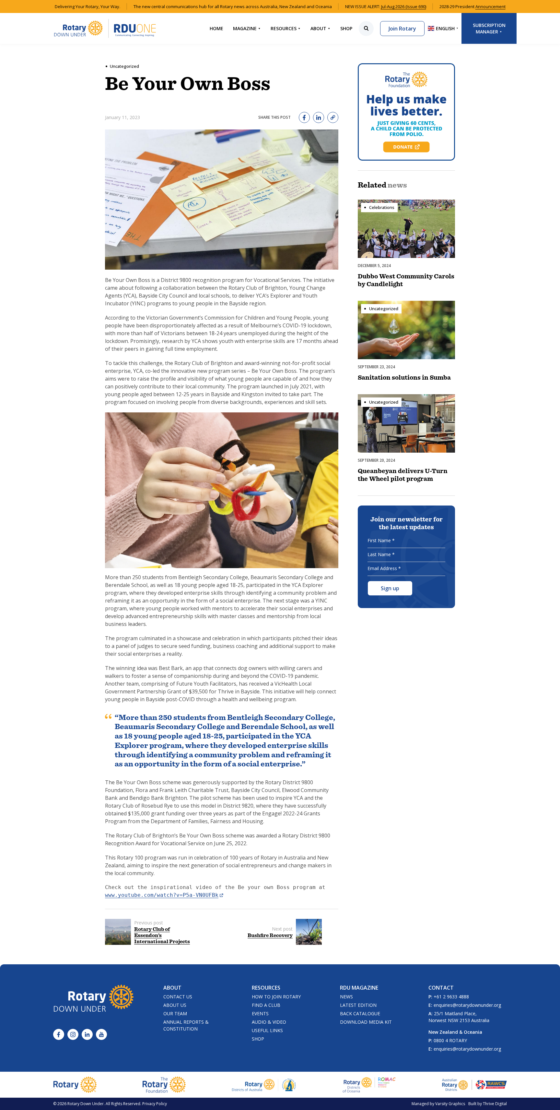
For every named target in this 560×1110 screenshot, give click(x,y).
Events (260, 1013)
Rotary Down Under (85, 1103)
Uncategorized (124, 66)
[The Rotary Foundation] (164, 1085)
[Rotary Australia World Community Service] (474, 1085)
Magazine (245, 28)
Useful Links (267, 1030)
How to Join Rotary (276, 997)
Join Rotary (402, 28)
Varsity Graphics (450, 1103)
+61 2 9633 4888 (451, 997)
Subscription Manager (489, 28)
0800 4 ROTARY (450, 1040)
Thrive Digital (495, 1103)
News (346, 997)
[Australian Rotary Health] (264, 1085)
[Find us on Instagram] (72, 1034)
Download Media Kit (366, 1022)
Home (216, 28)
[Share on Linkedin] (318, 117)
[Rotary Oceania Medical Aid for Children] (369, 1085)
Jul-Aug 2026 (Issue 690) (403, 6)
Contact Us (177, 997)
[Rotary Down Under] (105, 28)
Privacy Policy (154, 1103)
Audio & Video (269, 1022)
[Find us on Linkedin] (87, 1034)
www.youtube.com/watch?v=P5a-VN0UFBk (161, 895)
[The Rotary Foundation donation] (406, 112)
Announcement (490, 6)
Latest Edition (358, 1005)
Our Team (175, 1013)
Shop (346, 28)
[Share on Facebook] (304, 117)
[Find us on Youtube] (101, 1034)
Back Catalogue (360, 1013)
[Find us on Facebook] (58, 1034)
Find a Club (266, 1005)
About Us (174, 1005)
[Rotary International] (75, 1085)
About (318, 28)
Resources (284, 28)
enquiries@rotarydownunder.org (467, 1005)
